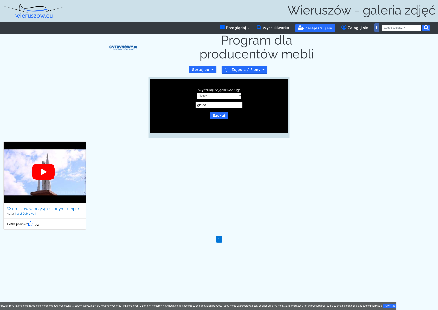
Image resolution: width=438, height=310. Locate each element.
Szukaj (219, 115)
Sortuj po (200, 69)
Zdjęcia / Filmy (245, 69)
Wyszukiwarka (275, 28)
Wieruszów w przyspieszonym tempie (43, 208)
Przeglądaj (235, 28)
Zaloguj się (357, 28)
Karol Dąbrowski (25, 213)
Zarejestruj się (318, 28)
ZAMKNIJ (390, 306)
